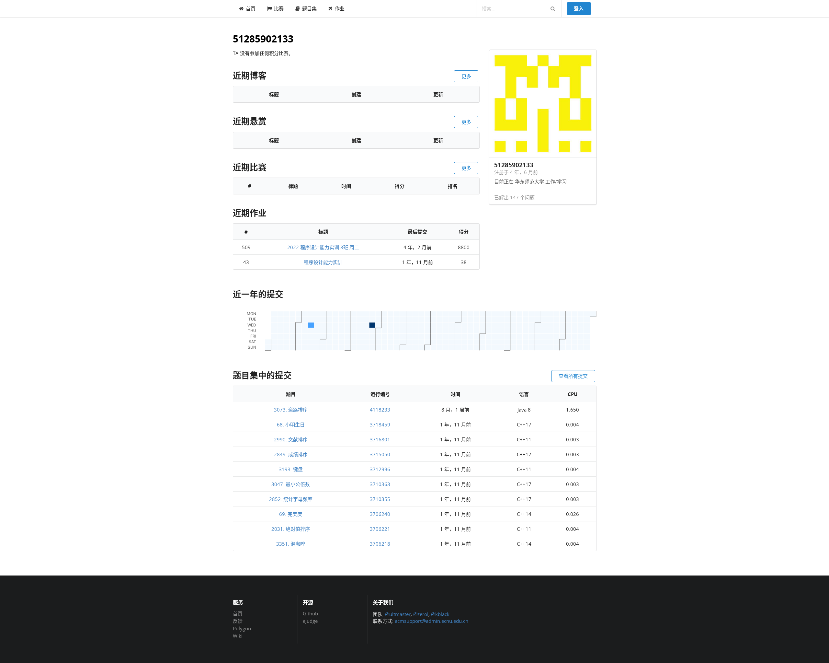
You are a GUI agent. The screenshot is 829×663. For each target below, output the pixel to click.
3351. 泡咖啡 (290, 544)
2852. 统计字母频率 (290, 499)
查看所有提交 (573, 376)
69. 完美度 (290, 514)
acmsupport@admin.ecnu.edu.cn (431, 621)
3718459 (380, 424)
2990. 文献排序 (291, 439)
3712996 (380, 469)
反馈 (238, 621)
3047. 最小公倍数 (290, 484)
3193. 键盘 (291, 469)
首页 (251, 8)
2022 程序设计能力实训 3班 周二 (323, 247)
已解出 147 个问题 (514, 197)
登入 (579, 8)
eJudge (310, 621)
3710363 (380, 484)
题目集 (309, 8)
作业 (340, 8)
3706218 (380, 544)
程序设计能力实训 (323, 262)
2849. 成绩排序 (291, 454)
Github (310, 614)
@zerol (420, 614)
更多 (466, 76)
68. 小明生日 (291, 424)
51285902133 (263, 39)
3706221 (380, 529)
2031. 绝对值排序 (290, 529)
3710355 (380, 499)
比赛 (279, 8)
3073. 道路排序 (291, 409)
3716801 (380, 439)
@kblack (440, 614)
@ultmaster (398, 614)
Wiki (238, 636)
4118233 (380, 409)
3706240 (380, 514)
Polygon (242, 628)
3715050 (380, 454)
